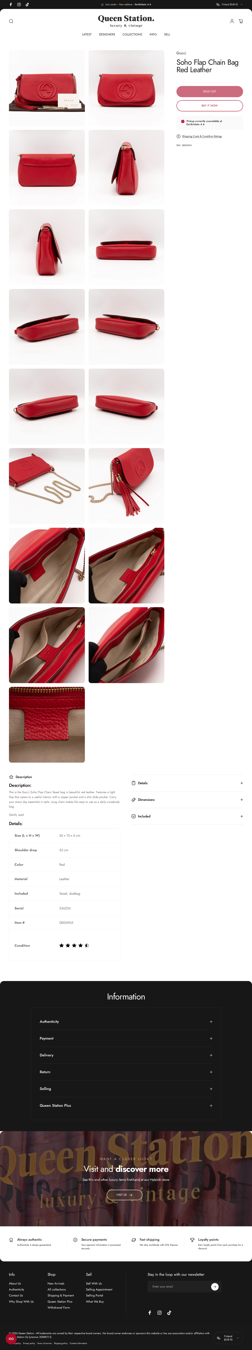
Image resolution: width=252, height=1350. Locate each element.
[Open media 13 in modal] (47, 566)
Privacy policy (29, 1343)
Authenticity (16, 1289)
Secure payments (94, 1239)
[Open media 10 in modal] (127, 407)
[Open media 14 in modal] (127, 566)
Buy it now (210, 106)
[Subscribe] (215, 1286)
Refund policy (15, 1343)
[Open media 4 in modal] (127, 168)
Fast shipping (149, 1239)
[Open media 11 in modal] (47, 486)
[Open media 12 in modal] (127, 486)
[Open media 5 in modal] (47, 247)
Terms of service (44, 1343)
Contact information (78, 1343)
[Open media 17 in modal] (47, 725)
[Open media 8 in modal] (127, 327)
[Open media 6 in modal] (127, 247)
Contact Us (16, 1296)
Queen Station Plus (60, 1302)
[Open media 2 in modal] (127, 88)
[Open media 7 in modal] (47, 327)
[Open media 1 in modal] (47, 88)
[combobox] (230, 4)
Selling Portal (94, 1296)
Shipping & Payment (61, 1296)
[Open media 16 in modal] (127, 645)
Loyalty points (208, 1239)
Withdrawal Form (59, 1308)
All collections (57, 1289)
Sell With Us (94, 1283)
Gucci (181, 53)
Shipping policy (61, 1343)
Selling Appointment (99, 1289)
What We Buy (95, 1302)
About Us (15, 1283)
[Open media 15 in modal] (47, 645)
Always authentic (29, 1239)
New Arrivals (56, 1283)
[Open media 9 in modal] (47, 407)
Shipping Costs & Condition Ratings (202, 136)
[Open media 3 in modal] (47, 168)
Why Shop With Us (21, 1302)
